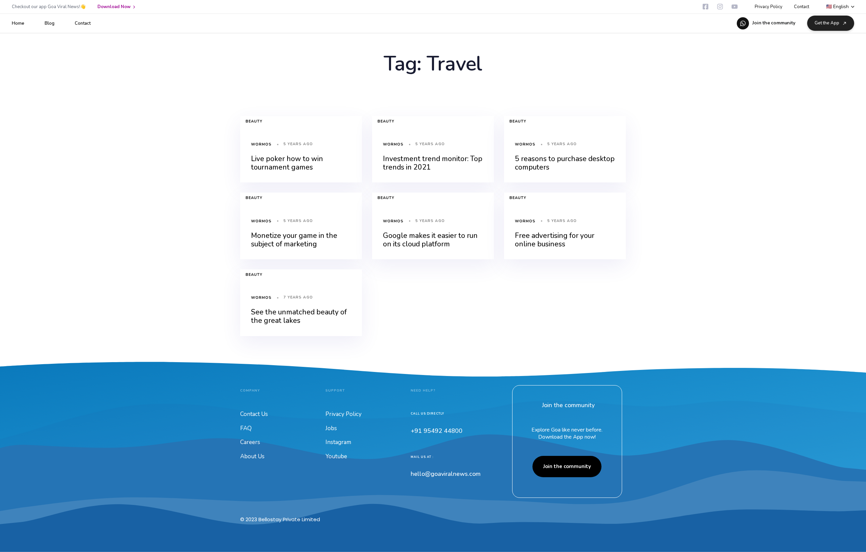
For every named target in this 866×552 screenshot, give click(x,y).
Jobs (331, 428)
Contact (801, 7)
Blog (49, 23)
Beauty (254, 121)
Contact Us (254, 414)
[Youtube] (734, 6)
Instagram (338, 442)
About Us (252, 456)
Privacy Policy (768, 7)
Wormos (261, 144)
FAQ (246, 428)
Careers (250, 442)
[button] (840, 7)
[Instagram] (720, 6)
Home (18, 23)
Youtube (336, 456)
